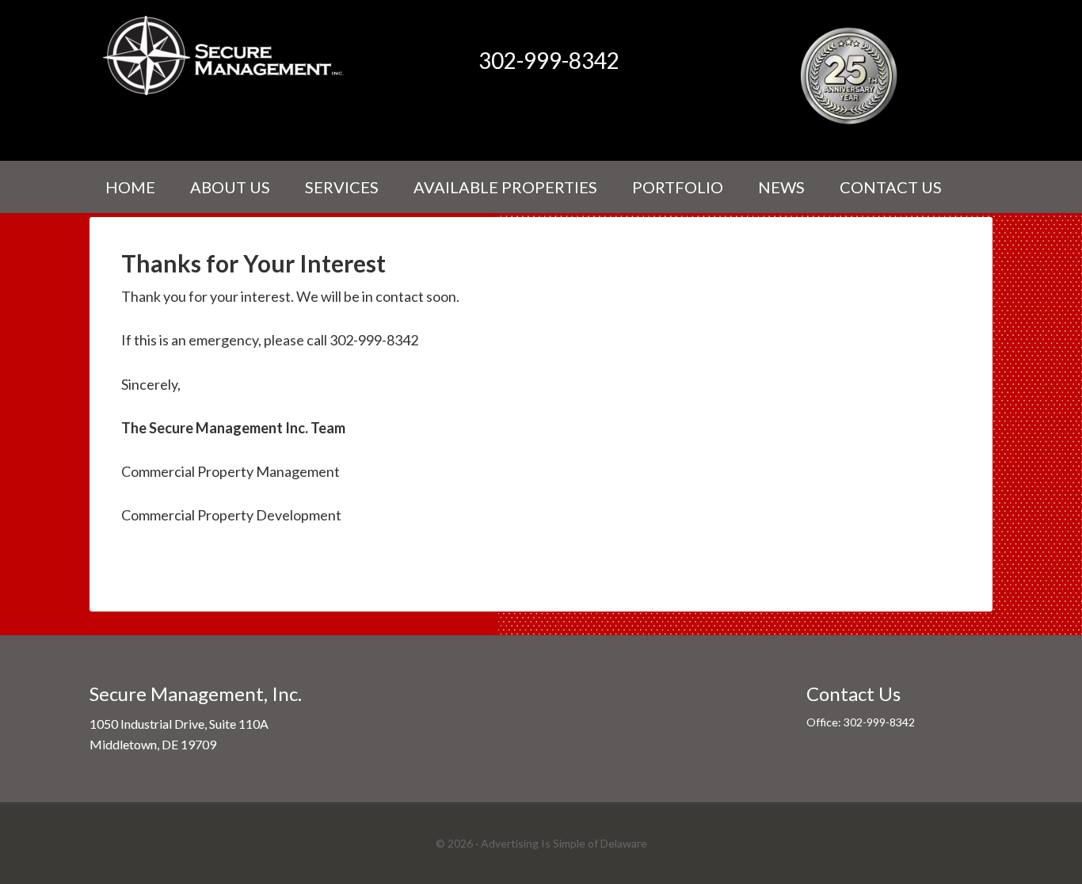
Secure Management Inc (224, 55)
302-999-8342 (548, 60)
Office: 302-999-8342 (860, 722)
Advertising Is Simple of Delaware (564, 843)
